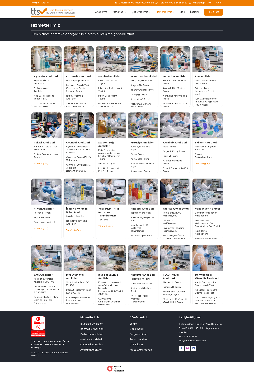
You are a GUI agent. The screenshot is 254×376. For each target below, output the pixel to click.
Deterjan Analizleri (175, 77)
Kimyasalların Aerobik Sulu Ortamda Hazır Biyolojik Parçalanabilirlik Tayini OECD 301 (110, 288)
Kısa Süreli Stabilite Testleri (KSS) (44, 97)
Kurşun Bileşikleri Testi (142, 284)
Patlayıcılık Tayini (172, 287)
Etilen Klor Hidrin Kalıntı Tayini (110, 89)
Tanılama (103, 220)
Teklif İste (213, 12)
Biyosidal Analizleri (46, 77)
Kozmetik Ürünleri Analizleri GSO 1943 (44, 280)
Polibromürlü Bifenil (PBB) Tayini (141, 105)
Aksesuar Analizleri (143, 275)
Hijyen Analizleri (44, 209)
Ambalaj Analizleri (142, 209)
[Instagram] (187, 348)
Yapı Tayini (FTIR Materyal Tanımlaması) (108, 212)
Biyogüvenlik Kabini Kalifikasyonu (173, 229)
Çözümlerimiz (140, 12)
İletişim (194, 12)
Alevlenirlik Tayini (172, 282)
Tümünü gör (40, 164)
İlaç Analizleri (203, 77)
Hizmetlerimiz (164, 12)
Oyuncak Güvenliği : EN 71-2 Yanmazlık (78, 158)
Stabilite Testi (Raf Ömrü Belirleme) (76, 105)
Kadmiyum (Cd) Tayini (142, 90)
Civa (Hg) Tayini (139, 95)
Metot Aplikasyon (141, 350)
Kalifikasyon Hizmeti (176, 209)
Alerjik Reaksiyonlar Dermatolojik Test (205, 284)
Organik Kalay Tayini (174, 151)
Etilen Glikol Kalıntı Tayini (107, 97)
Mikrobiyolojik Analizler (78, 81)
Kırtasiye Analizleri (142, 143)
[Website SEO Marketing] (115, 371)
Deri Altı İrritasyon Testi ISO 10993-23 (78, 291)
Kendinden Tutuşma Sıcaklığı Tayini (174, 293)
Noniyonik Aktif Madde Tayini (175, 97)
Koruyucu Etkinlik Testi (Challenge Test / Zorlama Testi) (78, 88)
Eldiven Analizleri (206, 143)
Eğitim (133, 324)
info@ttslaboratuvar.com (192, 341)
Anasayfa (101, 12)
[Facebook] (181, 348)
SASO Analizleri (43, 275)
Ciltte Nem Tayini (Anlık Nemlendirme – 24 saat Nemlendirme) (207, 301)
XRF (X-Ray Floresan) (141, 81)
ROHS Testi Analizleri (144, 77)
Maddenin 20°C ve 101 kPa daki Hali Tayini (175, 300)
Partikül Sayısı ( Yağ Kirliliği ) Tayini (108, 169)
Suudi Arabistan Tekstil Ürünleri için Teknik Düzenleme (46, 300)
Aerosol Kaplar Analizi (142, 236)
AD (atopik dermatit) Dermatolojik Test (206, 291)
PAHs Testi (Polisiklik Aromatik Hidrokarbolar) (141, 299)
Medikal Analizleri (109, 77)
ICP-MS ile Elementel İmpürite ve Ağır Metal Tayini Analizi (207, 102)
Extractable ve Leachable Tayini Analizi (204, 91)
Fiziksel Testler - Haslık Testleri (46, 155)
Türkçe (35, 3)
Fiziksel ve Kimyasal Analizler (205, 148)
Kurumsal (119, 12)
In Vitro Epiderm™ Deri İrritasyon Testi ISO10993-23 (78, 301)
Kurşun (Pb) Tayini (140, 85)
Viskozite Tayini (106, 164)
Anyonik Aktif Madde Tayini (174, 89)
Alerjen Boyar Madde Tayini (142, 165)
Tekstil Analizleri (44, 143)
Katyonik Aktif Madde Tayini (174, 82)
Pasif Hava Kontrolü (44, 222)
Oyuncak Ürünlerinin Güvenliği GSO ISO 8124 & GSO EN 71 (46, 289)
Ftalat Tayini (169, 147)
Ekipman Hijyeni (42, 218)
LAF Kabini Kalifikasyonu (170, 222)
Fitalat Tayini (137, 154)
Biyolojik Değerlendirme (203, 155)
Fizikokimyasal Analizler (41, 89)
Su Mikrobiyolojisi (75, 216)
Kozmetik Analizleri (78, 77)
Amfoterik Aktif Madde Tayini (175, 105)
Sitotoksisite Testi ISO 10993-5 (77, 284)
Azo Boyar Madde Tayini (140, 148)
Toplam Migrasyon (141, 213)
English (45, 3)
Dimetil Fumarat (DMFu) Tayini (175, 169)
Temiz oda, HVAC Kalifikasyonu (172, 214)
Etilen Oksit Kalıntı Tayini (107, 82)
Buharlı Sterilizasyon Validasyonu (206, 214)
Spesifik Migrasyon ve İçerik (142, 219)
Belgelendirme (139, 334)
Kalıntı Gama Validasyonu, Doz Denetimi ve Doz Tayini (207, 223)
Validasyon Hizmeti (207, 209)
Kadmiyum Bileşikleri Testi (141, 289)
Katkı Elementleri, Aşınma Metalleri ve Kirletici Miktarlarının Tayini (109, 154)
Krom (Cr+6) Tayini (140, 99)
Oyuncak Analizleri (78, 143)
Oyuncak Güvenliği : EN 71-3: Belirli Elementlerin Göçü (78, 168)
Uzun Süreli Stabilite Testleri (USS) (44, 105)
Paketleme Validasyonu (202, 232)
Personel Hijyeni (42, 213)
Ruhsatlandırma (139, 339)
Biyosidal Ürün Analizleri (41, 82)
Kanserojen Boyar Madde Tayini (140, 172)
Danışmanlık (137, 329)
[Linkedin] (193, 348)
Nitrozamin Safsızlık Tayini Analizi (205, 82)
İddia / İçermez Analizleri (74, 97)
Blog (182, 12)
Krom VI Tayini (170, 156)
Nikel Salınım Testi (140, 279)
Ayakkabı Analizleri (175, 143)
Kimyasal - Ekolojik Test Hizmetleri (46, 148)
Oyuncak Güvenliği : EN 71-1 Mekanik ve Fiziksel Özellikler (78, 150)
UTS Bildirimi (137, 345)
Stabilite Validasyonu (206, 239)
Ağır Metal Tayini (140, 159)
